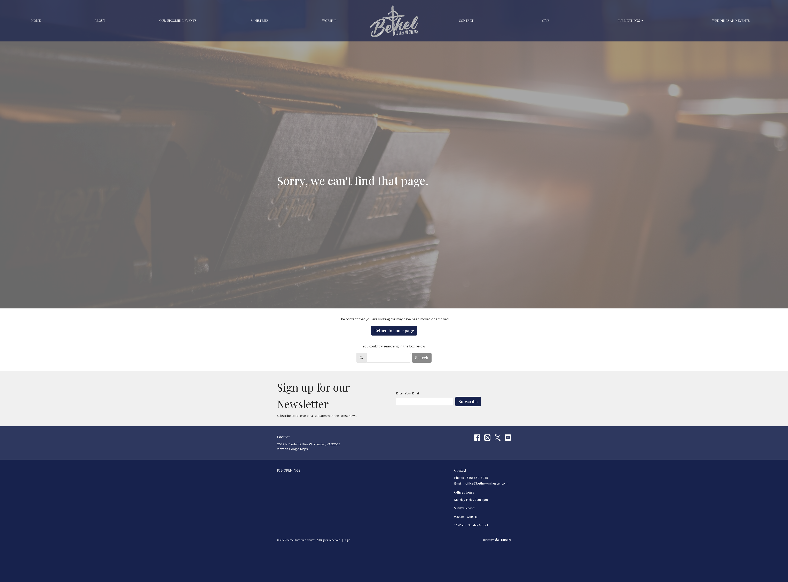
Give (545, 20)
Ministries (259, 20)
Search (421, 357)
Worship (329, 20)
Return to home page (394, 330)
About (100, 20)
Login (347, 540)
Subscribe (468, 401)
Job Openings (288, 470)
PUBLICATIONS (628, 20)
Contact (466, 20)
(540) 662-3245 (476, 477)
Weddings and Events (731, 20)
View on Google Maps (292, 449)
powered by (495, 543)
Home (36, 20)
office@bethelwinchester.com (486, 483)
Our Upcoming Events (177, 20)
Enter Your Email (407, 393)
